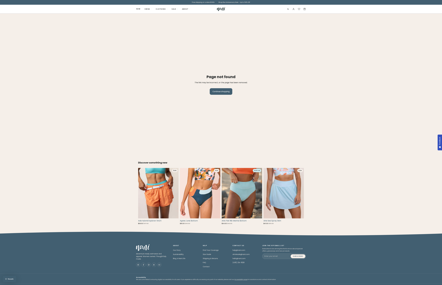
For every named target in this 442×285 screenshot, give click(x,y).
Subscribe (298, 256)
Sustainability (178, 254)
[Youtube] (159, 265)
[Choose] (175, 215)
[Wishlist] (299, 9)
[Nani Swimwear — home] (221, 9)
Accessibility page (240, 279)
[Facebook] (143, 265)
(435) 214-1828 (238, 262)
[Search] (288, 9)
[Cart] (304, 9)
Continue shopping (221, 91)
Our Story (177, 250)
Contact (206, 266)
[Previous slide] (141, 193)
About (185, 9)
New (138, 9)
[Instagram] (138, 265)
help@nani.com (239, 250)
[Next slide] (175, 193)
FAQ (204, 262)
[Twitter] (154, 265)
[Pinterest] (149, 265)
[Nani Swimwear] (151, 247)
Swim (147, 9)
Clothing (161, 9)
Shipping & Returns (210, 258)
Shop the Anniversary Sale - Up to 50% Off (234, 2)
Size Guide (207, 254)
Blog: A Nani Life (179, 258)
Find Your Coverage (211, 250)
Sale (174, 9)
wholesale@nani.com (241, 254)
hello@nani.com (239, 258)
